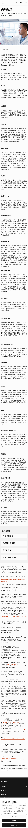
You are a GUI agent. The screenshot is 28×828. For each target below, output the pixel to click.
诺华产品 (26, 794)
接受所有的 (14, 825)
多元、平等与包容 (10, 557)
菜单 (26, 2)
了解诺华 (26, 786)
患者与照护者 (6, 49)
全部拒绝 (14, 820)
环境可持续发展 (9, 543)
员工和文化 (7, 550)
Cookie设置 (13, 816)
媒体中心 (26, 790)
